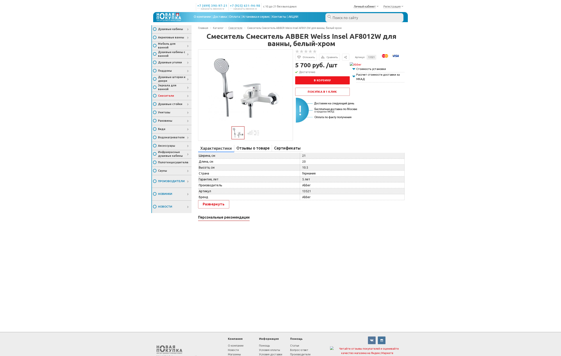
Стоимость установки (371, 68)
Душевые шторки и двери (171, 78)
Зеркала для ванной (167, 87)
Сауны (162, 170)
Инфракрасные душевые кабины (170, 153)
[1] (297, 51)
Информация (269, 338)
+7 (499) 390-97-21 (212, 5)
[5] (315, 51)
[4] (310, 51)
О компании (235, 345)
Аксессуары (166, 145)
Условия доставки (270, 354)
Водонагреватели (171, 137)
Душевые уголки (170, 62)
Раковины (165, 120)
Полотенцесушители (173, 162)
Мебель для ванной (167, 45)
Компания (235, 338)
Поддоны (165, 70)
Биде (161, 128)
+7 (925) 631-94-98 (245, 5)
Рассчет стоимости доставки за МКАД (378, 76)
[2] (302, 51)
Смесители (166, 95)
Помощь (296, 338)
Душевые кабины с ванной (171, 53)
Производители (171, 181)
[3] (306, 51)
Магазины (234, 354)
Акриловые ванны (171, 37)
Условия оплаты (269, 350)
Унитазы (164, 112)
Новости (165, 206)
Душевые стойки (170, 103)
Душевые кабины (170, 28)
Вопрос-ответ (299, 350)
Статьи (294, 345)
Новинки (165, 193)
